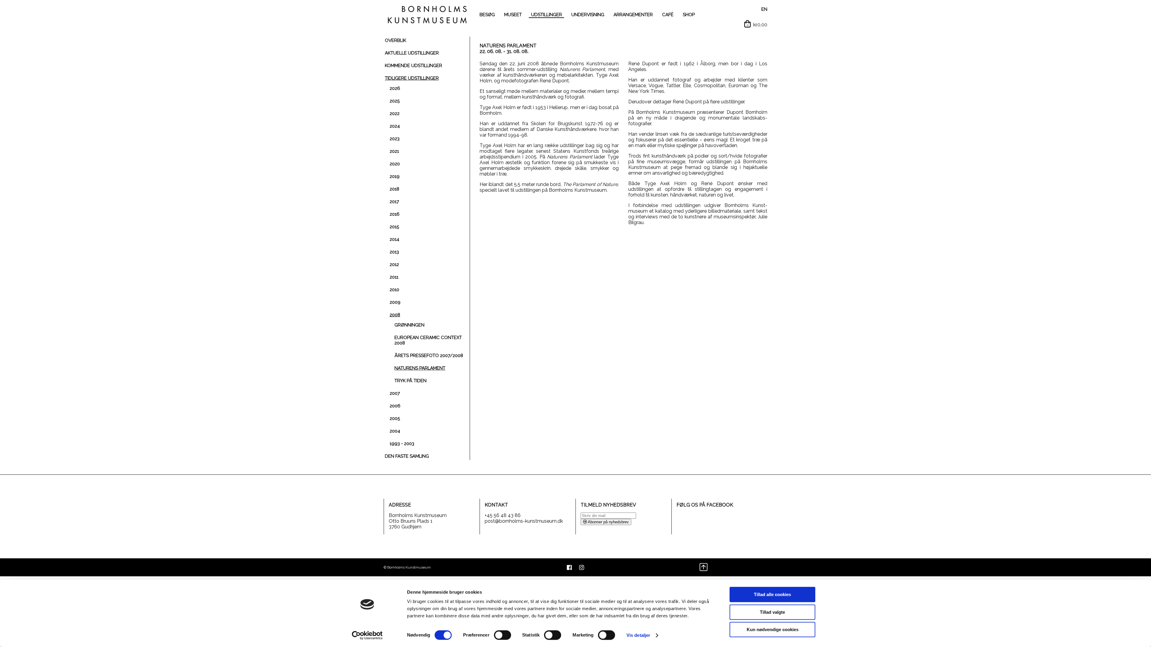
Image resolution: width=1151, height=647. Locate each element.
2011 (394, 277)
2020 (395, 164)
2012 (394, 264)
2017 (394, 201)
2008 (395, 315)
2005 (395, 418)
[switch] (502, 635)
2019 (395, 176)
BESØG (487, 14)
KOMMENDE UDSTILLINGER (413, 65)
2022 (395, 113)
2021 (394, 151)
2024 (395, 126)
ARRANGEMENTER (633, 14)
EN (764, 9)
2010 (394, 289)
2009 (395, 302)
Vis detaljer (638, 635)
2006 (395, 406)
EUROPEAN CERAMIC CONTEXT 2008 (428, 340)
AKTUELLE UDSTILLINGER (412, 53)
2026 (395, 88)
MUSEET (513, 14)
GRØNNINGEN (409, 325)
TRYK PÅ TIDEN (410, 380)
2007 (395, 393)
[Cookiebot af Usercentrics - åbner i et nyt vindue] (367, 635)
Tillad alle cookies (772, 594)
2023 (395, 138)
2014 (394, 239)
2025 (395, 101)
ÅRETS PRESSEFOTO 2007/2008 (428, 355)
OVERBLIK (395, 40)
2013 (394, 252)
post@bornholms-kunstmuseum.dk (524, 521)
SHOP (689, 14)
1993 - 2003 (402, 443)
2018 (394, 189)
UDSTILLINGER (546, 14)
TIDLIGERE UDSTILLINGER (412, 78)
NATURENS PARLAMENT (419, 368)
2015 (394, 226)
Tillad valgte (772, 612)
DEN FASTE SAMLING (407, 456)
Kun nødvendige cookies (773, 629)
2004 (395, 431)
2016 (395, 214)
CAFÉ (668, 14)
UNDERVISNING (587, 14)
